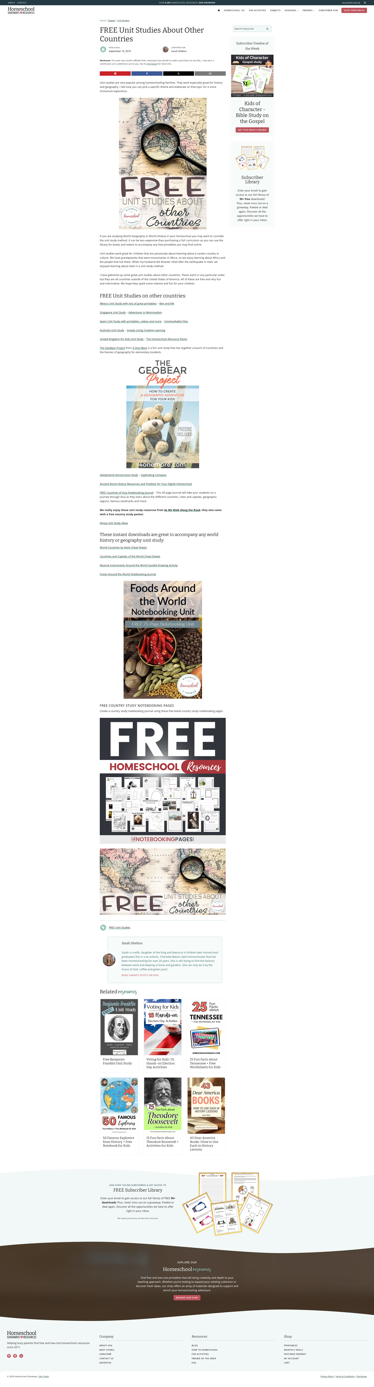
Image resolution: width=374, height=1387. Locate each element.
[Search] (267, 29)
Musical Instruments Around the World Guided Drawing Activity (139, 565)
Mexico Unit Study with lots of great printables (128, 303)
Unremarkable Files (176, 321)
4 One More (140, 348)
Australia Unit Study (112, 330)
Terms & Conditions (345, 1376)
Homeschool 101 (234, 10)
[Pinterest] (115, 73)
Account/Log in (351, 2)
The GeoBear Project (112, 348)
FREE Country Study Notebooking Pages (137, 705)
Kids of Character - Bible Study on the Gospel (252, 112)
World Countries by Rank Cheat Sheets (123, 547)
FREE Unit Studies (119, 927)
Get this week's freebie (252, 129)
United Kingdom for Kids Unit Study (121, 339)
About (11, 2)
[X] (178, 73)
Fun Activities (257, 10)
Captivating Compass (154, 475)
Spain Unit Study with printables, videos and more (130, 321)
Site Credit (44, 1376)
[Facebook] (146, 73)
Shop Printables (354, 10)
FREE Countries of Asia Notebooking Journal (126, 492)
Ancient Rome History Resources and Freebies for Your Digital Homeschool (146, 484)
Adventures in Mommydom (145, 312)
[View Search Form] (365, 3)
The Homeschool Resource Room (166, 339)
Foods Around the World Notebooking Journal (128, 574)
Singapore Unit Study (113, 312)
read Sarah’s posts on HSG (140, 975)
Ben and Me (166, 303)
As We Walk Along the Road (182, 510)
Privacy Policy (327, 1376)
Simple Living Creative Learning (146, 330)
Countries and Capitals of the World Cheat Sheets (130, 556)
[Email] (210, 73)
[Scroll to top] (364, 1378)
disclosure (152, 63)
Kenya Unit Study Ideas (114, 523)
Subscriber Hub (328, 10)
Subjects (275, 10)
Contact (22, 2)
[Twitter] (21, 1356)
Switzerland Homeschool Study (119, 475)
